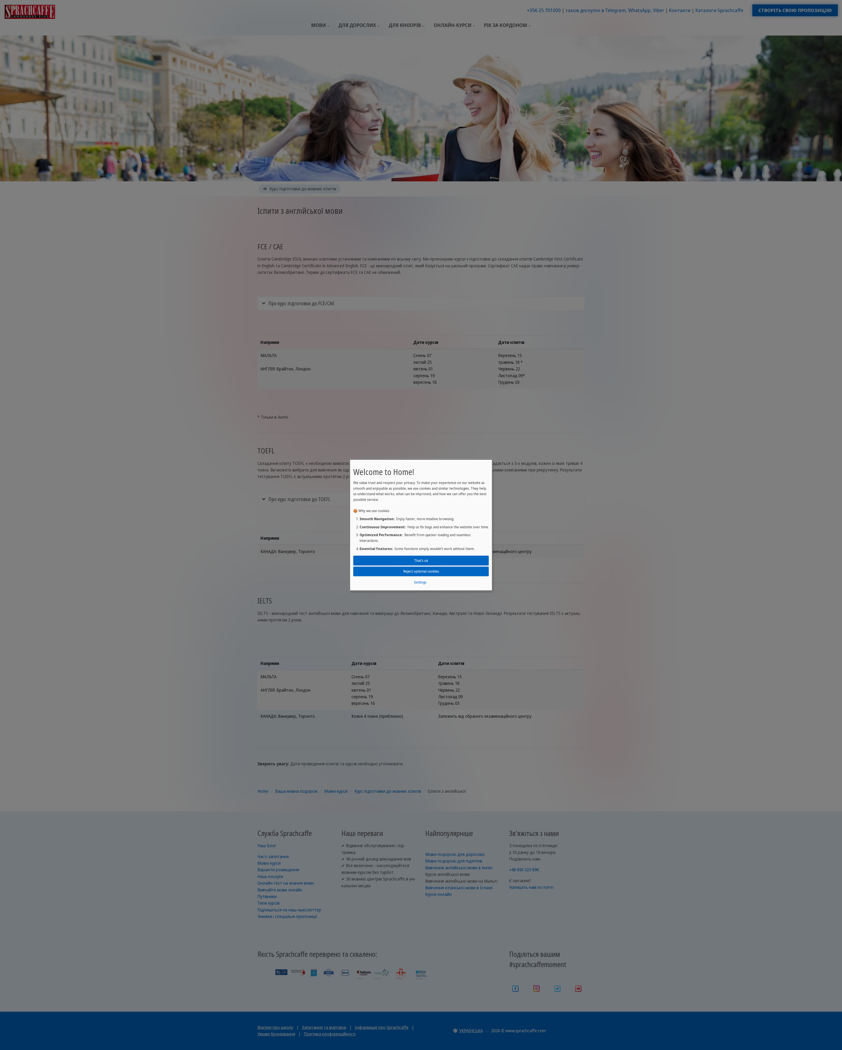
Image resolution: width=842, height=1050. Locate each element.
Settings (420, 582)
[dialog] (421, 525)
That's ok (421, 560)
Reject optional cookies (421, 571)
